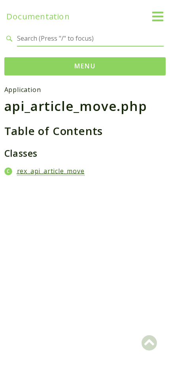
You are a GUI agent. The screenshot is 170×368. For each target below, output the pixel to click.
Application (22, 89)
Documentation (38, 16)
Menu (85, 66)
